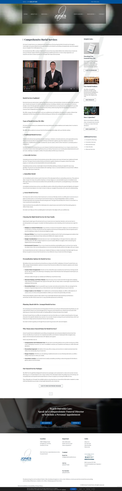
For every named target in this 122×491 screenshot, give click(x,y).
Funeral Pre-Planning (91, 139)
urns (32, 292)
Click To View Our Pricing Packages (51, 386)
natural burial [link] (43, 200)
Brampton (33, 481)
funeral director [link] (44, 376)
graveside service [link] (39, 105)
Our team (42, 344)
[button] (50, 393)
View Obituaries (95, 1)
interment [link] (44, 178)
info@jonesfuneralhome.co (69, 457)
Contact (101, 14)
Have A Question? (66, 445)
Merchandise (88, 445)
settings (64, 489)
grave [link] (63, 161)
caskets (27, 292)
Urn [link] (35, 290)
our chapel (67, 147)
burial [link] (39, 46)
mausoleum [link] (26, 144)
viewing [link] (47, 139)
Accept (73, 489)
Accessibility (31, 485)
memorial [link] (74, 181)
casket (53, 142)
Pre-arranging (26, 308)
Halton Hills (44, 479)
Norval (80, 479)
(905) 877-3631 (33, 1)
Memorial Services (90, 144)
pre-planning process (50, 321)
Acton (61, 479)
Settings (88, 489)
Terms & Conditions (23, 485)
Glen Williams (66, 479)
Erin (42, 481)
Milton (45, 481)
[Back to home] (61, 14)
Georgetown (56, 479)
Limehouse (73, 479)
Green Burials (89, 146)
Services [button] (44, 14)
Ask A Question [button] (46, 423)
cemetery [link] (71, 142)
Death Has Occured (67, 443)
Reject (80, 489)
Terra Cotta (59, 481)
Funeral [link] (29, 44)
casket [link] (72, 239)
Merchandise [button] (78, 14)
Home (26, 14)
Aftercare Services (90, 149)
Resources (87, 447)
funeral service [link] (46, 104)
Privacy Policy (38, 485)
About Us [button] (34, 14)
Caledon (39, 481)
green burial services (71, 196)
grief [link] (66, 312)
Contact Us (76, 423)
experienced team (27, 54)
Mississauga (51, 481)
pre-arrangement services (46, 315)
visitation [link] (58, 104)
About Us (87, 441)
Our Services (88, 443)
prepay (59, 317)
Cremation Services (91, 142)
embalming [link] (26, 200)
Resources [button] (90, 14)
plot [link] (75, 142)
